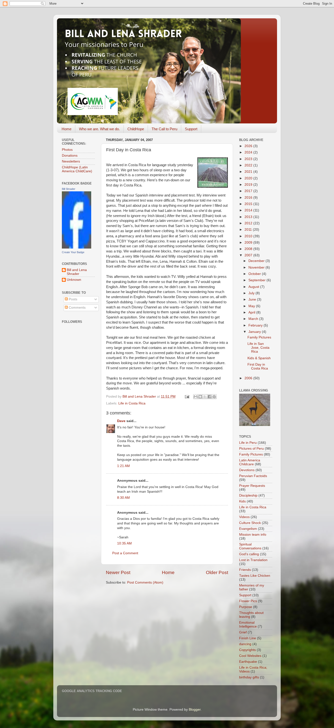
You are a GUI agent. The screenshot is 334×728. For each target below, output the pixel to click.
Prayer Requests (252, 486)
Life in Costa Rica (131, 403)
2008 (249, 249)
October (255, 274)
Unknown (74, 280)
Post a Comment (125, 553)
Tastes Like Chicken (254, 575)
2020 (249, 178)
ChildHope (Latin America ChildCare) (77, 169)
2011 (249, 229)
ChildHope (135, 129)
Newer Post (118, 572)
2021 (249, 172)
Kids (242, 501)
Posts (72, 299)
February (256, 325)
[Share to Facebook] (209, 396)
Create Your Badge (73, 252)
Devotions (247, 470)
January (255, 332)
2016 (249, 197)
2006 (249, 378)
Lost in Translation (253, 560)
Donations (70, 155)
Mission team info (252, 534)
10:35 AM (124, 543)
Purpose (245, 607)
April (252, 312)
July (252, 293)
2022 (249, 165)
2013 (249, 217)
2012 (249, 223)
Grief (243, 632)
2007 (249, 255)
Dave (121, 421)
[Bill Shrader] (76, 247)
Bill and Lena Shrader (77, 272)
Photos (67, 150)
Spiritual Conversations (250, 546)
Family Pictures (259, 337)
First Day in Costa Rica (257, 366)
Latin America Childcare (249, 462)
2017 (249, 191)
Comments (77, 307)
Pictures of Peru (251, 448)
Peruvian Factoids (253, 476)
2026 (249, 146)
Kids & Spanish (259, 358)
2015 (249, 204)
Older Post (217, 572)
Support (191, 129)
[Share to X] (204, 396)
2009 (249, 242)
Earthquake (248, 661)
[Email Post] (186, 396)
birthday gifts (249, 677)
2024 (249, 152)
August (254, 287)
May (252, 306)
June (252, 299)
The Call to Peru (164, 129)
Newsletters (71, 161)
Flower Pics (248, 601)
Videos (244, 517)
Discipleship (248, 495)
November (257, 267)
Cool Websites (250, 656)
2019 (249, 184)
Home (66, 129)
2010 (249, 236)
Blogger (194, 709)
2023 (249, 159)
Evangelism (248, 529)
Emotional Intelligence (248, 624)
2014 (249, 210)
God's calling (249, 554)
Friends (245, 570)
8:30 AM (123, 498)
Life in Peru (248, 443)
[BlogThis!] (200, 396)
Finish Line (247, 638)
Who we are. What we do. (99, 129)
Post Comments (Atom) (145, 582)
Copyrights (247, 650)
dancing (245, 644)
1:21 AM (123, 466)
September (257, 280)
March (253, 319)
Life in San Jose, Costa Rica (258, 347)
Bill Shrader (68, 188)
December (257, 261)
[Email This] (195, 396)
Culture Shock (250, 523)
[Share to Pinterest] (214, 396)
